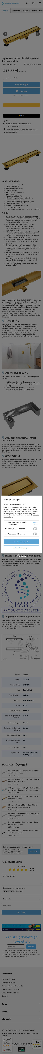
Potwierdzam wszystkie (21, 542)
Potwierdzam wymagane (21, 548)
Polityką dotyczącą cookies (18, 509)
